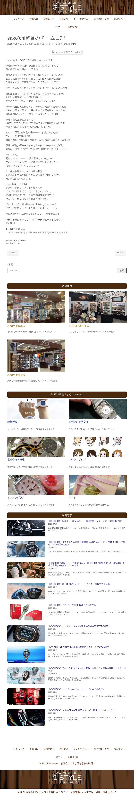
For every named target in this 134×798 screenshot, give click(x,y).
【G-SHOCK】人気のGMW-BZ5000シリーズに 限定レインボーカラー (81, 710)
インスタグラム (16, 497)
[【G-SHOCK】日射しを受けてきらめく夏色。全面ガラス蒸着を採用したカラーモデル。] (26, 675)
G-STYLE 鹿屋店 (35, 44)
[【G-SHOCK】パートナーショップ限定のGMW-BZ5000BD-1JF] (26, 633)
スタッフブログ (54, 44)
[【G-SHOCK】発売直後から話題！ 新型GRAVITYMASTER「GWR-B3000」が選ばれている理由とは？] (26, 549)
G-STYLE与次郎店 (79, 326)
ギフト (72, 497)
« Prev (13, 252)
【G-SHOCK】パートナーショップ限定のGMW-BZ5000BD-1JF (78, 626)
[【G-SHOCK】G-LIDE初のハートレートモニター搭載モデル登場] (26, 591)
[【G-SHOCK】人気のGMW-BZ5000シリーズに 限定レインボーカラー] (26, 717)
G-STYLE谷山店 (16, 326)
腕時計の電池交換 (78, 421)
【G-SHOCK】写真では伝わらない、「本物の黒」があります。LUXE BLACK (85, 521)
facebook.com (13, 243)
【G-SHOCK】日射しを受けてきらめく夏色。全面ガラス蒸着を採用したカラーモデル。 (87, 669)
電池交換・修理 (16, 459)
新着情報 (12, 421)
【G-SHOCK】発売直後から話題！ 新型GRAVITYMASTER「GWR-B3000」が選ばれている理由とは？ (86, 543)
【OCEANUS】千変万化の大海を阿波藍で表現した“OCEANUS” (78, 647)
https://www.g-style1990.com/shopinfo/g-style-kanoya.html (38, 232)
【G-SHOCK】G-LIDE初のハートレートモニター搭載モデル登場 (79, 584)
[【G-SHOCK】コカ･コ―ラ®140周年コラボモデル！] (26, 612)
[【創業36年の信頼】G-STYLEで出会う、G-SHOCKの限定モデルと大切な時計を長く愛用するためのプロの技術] (26, 570)
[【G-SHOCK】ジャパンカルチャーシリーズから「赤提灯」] (26, 696)
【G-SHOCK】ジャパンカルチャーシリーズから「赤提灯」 (76, 689)
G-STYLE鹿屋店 (16, 375)
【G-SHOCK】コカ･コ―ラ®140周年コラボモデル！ (73, 605)
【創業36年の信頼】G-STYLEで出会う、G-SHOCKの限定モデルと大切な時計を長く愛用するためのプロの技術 (86, 564)
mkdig (67, 44)
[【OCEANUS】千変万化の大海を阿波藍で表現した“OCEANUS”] (26, 654)
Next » (120, 252)
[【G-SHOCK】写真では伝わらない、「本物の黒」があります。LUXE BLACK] (26, 528)
